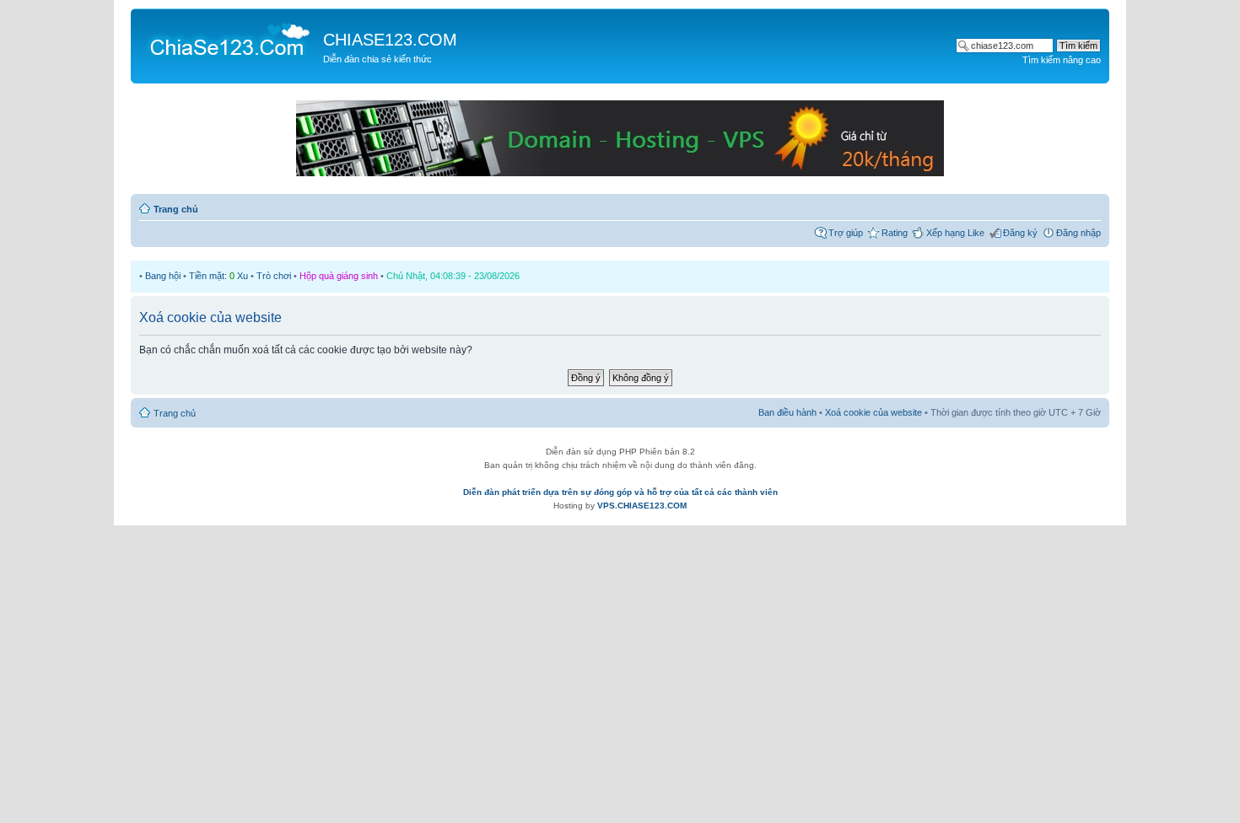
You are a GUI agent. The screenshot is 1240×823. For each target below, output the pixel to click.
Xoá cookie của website (873, 412)
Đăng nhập (1078, 233)
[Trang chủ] (229, 39)
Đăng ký (1020, 233)
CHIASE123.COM (390, 39)
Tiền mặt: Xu (218, 276)
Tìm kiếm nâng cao (1061, 60)
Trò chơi (273, 276)
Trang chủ (176, 209)
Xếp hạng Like (955, 233)
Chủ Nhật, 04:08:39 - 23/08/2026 (453, 276)
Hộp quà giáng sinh (338, 276)
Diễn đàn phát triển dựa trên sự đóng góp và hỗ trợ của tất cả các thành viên (620, 492)
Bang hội (163, 276)
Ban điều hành (787, 412)
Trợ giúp (845, 233)
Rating (894, 233)
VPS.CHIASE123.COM (642, 505)
